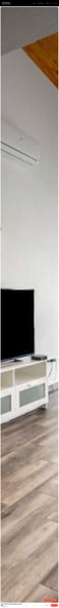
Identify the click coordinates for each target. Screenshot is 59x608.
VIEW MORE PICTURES (50, 600)
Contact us (48, 3)
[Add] (48, 605)
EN (52, 3)
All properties (41, 3)
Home (34, 3)
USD (56, 3)
